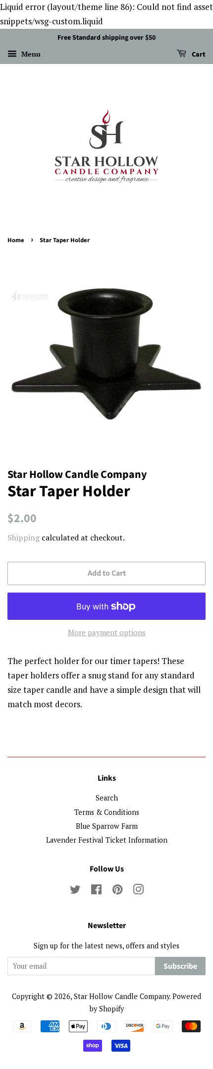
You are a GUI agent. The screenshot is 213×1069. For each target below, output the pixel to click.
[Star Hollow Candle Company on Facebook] (96, 891)
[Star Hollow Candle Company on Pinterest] (117, 891)
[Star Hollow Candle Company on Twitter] (75, 891)
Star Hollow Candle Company (121, 996)
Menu (30, 54)
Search (107, 797)
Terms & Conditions (106, 812)
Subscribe (180, 966)
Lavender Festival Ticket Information (106, 840)
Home (15, 240)
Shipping (23, 537)
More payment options (107, 632)
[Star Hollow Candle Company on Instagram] (138, 891)
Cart (198, 55)
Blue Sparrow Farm (107, 826)
